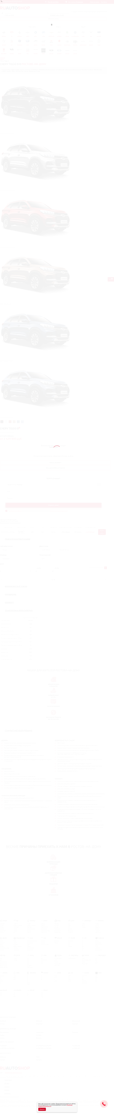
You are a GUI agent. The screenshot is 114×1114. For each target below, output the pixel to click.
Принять (42, 1109)
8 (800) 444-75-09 (10, 3)
